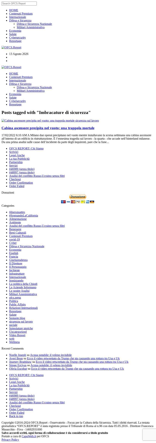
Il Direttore (15, 263)
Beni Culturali (17, 232)
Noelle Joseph (17, 355)
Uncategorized (18, 331)
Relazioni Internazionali (23, 307)
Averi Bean (16, 358)
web (11, 338)
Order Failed (16, 186)
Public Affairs (17, 304)
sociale (13, 325)
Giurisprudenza (18, 260)
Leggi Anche (17, 155)
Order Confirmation (21, 182)
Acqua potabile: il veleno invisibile (51, 355)
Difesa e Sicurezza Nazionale (34, 23)
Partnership (16, 162)
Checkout (15, 179)
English (13, 253)
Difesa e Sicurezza (20, 20)
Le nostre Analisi (19, 290)
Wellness (14, 342)
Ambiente (15, 222)
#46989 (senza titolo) (21, 169)
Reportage (15, 41)
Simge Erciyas (17, 365)
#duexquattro (17, 212)
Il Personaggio (17, 266)
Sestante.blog (17, 318)
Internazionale (17, 17)
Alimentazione (18, 219)
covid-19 (14, 239)
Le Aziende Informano (22, 287)
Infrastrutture (17, 273)
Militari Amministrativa (31, 27)
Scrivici (13, 151)
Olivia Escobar (18, 368)
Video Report (17, 335)
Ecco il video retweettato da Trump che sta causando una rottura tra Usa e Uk (73, 358)
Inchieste (14, 270)
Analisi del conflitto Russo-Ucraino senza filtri (37, 175)
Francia (13, 256)
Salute (13, 34)
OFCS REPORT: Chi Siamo (26, 148)
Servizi (13, 165)
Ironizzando (16, 280)
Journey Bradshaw (20, 361)
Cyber (13, 242)
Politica (13, 301)
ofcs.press (15, 297)
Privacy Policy (10, 439)
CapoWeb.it (29, 436)
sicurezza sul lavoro (87, 120)
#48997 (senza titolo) (21, 172)
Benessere (15, 229)
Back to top (16, 416)
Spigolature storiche (21, 328)
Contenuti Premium (21, 13)
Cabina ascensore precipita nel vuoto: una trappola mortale (48, 128)
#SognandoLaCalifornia (23, 215)
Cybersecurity (17, 37)
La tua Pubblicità (19, 158)
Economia (15, 30)
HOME (13, 10)
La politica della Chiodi (23, 284)
